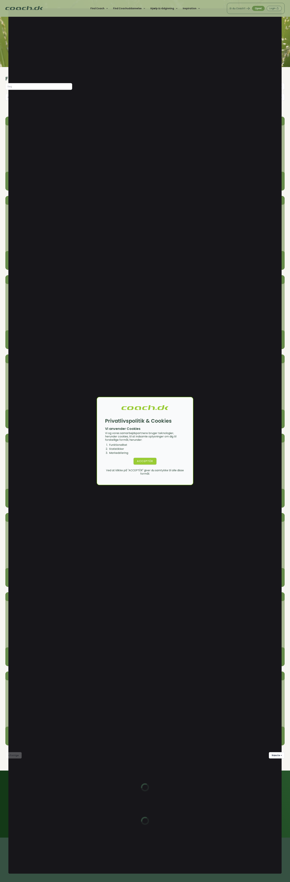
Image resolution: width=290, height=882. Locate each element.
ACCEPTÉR (145, 461)
